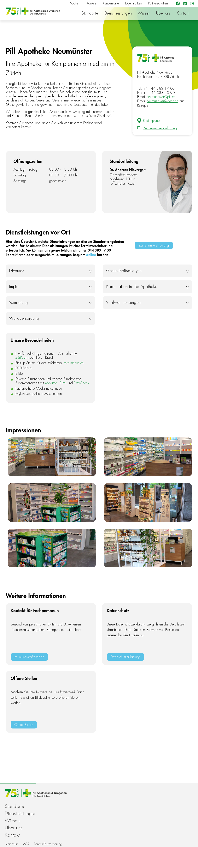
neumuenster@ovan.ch (162, 101)
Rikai (63, 383)
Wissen (144, 13)
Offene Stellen (24, 725)
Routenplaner (152, 121)
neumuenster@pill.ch (161, 97)
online (91, 254)
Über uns (163, 13)
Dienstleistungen (118, 13)
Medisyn (51, 383)
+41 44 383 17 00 (158, 88)
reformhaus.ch (74, 363)
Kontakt (183, 13)
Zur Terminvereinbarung (160, 128)
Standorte (90, 13)
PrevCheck (81, 383)
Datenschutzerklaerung (125, 657)
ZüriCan (21, 357)
